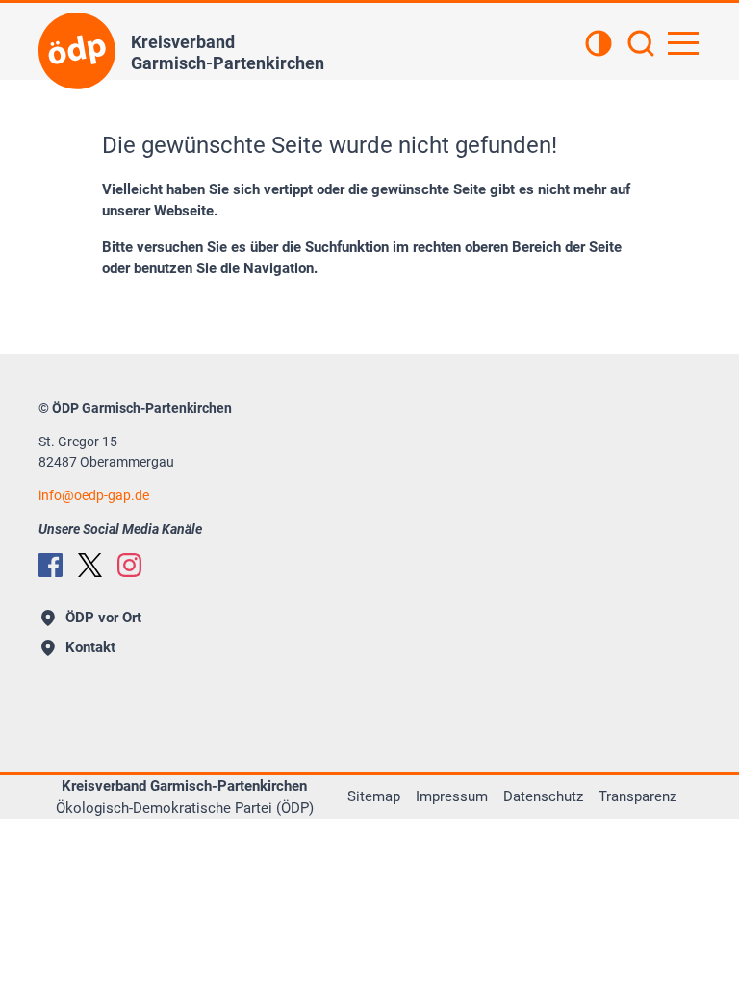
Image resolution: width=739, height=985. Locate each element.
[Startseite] (76, 51)
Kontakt (90, 647)
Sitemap (373, 796)
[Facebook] (50, 565)
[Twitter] (90, 565)
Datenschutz (543, 796)
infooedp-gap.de (93, 495)
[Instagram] (129, 565)
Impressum (452, 796)
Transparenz (637, 796)
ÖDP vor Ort (103, 617)
